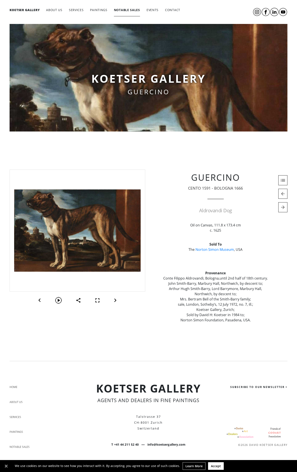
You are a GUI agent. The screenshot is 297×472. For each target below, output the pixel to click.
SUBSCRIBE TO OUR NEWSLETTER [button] (258, 387)
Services (76, 10)
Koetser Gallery (25, 10)
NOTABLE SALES (20, 447)
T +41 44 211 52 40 (125, 444)
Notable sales (127, 10)
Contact (172, 10)
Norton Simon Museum (214, 249)
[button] (39, 300)
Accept (216, 466)
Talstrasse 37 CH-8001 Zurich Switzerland (148, 422)
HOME (13, 387)
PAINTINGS (16, 432)
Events (153, 10)
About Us (16, 402)
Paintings (98, 10)
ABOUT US (54, 10)
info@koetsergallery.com (166, 444)
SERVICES (15, 417)
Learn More (194, 466)
